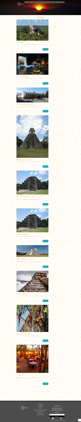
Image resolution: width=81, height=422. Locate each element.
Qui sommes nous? (58, 2)
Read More (45, 49)
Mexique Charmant (22, 234)
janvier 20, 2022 (21, 78)
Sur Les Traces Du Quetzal (24, 104)
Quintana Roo (34, 44)
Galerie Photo (47, 2)
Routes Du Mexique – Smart (25, 259)
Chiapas (28, 44)
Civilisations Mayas (22, 77)
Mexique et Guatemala (23, 160)
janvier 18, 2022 (21, 198)
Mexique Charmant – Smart (25, 196)
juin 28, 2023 (21, 44)
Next (47, 391)
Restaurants (20, 375)
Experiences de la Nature (24, 334)
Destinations (26, 2)
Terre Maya (20, 43)
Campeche (25, 44)
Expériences (40, 406)
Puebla (32, 199)
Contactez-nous (53, 2)
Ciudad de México (32, 78)
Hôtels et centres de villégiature (39, 2)
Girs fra (31, 44)
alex (18, 44)
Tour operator (31, 2)
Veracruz (38, 199)
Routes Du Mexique (22, 294)
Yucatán (38, 44)
